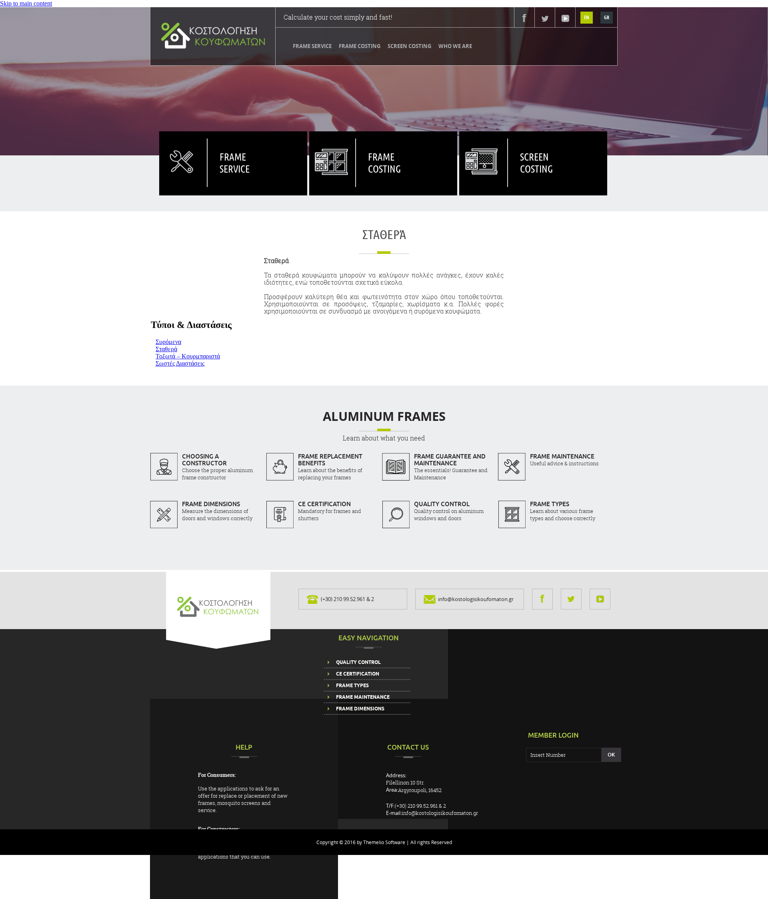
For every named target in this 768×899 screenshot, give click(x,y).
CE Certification (357, 674)
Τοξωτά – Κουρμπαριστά (188, 356)
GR (606, 17)
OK (611, 754)
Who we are (455, 46)
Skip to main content (26, 3)
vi (565, 18)
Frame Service (312, 46)
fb (525, 18)
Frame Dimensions (360, 709)
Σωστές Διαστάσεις (180, 363)
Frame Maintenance (363, 697)
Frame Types (352, 685)
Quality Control (358, 662)
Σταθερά (166, 349)
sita (483, 154)
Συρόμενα (168, 341)
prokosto (332, 154)
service (183, 154)
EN (586, 17)
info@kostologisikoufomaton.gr (476, 599)
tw (545, 18)
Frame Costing (359, 46)
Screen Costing (409, 46)
